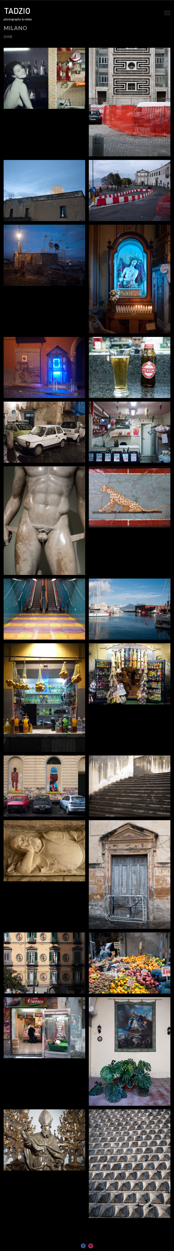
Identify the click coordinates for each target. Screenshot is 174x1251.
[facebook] (83, 1245)
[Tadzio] (21, 11)
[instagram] (90, 1245)
